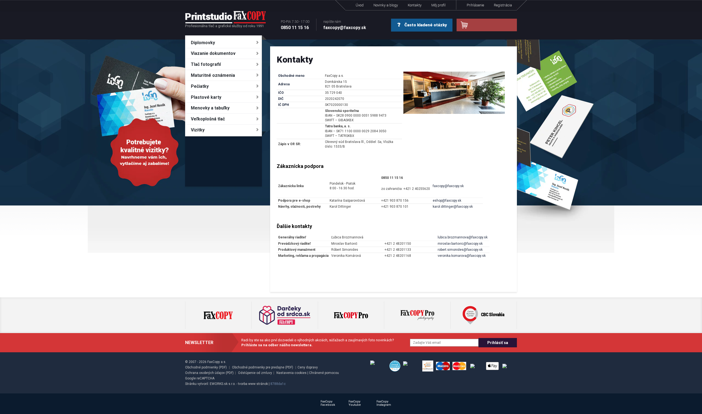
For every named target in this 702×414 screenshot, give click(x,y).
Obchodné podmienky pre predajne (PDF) (262, 367)
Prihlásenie (475, 5)
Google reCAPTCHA (199, 378)
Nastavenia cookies (291, 373)
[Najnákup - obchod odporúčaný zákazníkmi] (428, 366)
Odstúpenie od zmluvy (255, 373)
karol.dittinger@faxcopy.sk (453, 207)
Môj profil (438, 5)
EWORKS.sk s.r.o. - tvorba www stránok (239, 384)
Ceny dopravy (308, 367)
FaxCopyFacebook (328, 403)
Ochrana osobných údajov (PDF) (209, 373)
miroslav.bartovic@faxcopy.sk (460, 244)
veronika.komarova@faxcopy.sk (462, 256)
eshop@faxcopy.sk (447, 200)
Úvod (360, 5)
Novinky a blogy (385, 5)
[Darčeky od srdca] (285, 315)
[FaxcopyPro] (351, 315)
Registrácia (503, 5)
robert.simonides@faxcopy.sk (460, 250)
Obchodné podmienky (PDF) (206, 367)
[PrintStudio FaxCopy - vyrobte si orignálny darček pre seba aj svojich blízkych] (225, 17)
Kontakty (414, 5)
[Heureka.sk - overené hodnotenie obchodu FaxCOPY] (395, 366)
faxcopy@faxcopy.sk (344, 25)
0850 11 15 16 (295, 25)
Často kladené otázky (425, 24)
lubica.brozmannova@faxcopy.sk (463, 237)
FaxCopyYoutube (355, 403)
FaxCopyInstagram (384, 403)
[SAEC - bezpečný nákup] (378, 366)
